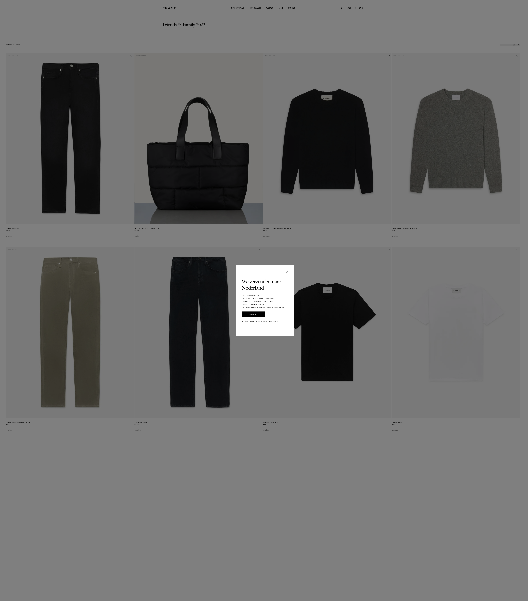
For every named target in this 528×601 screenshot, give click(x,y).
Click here (274, 321)
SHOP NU (253, 314)
